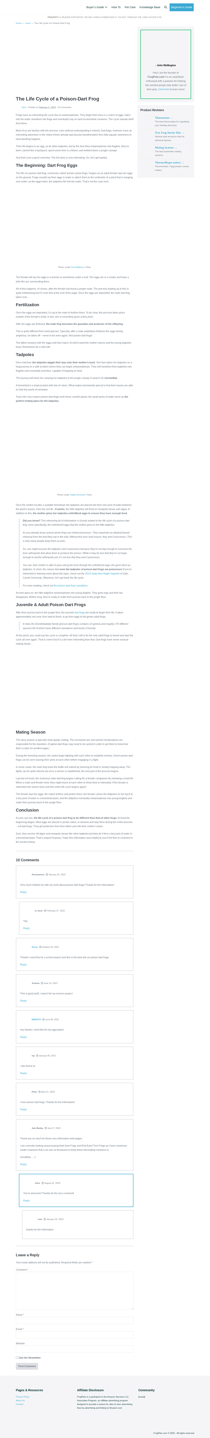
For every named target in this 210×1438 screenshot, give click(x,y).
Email (20, 1329)
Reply (23, 892)
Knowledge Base (150, 7)
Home (19, 23)
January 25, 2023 (54, 1219)
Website (20, 1343)
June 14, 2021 (50, 983)
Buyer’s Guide (95, 7)
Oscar (35, 947)
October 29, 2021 (50, 947)
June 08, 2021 (51, 1019)
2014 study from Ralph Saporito (102, 573)
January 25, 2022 (57, 874)
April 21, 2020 (48, 1092)
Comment (22, 1269)
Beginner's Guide (181, 7)
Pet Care (130, 7)
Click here (163, 89)
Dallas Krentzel (77, 494)
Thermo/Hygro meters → (169, 162)
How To (116, 7)
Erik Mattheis (77, 267)
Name (20, 1315)
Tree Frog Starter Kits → (169, 132)
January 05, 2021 (47, 1055)
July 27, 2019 (53, 1128)
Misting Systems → (166, 147)
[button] (166, 7)
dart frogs (80, 612)
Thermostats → (164, 117)
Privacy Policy (22, 1397)
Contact (19, 1404)
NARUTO (36, 1019)
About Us (20, 1400)
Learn (28, 23)
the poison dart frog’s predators (70, 585)
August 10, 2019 (52, 1183)
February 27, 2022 (55, 910)
